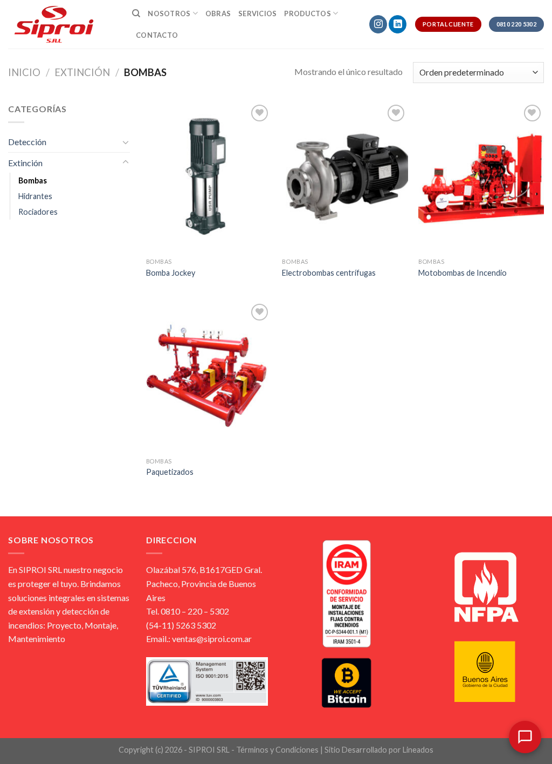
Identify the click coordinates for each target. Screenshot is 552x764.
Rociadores (38, 211)
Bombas (32, 180)
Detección (27, 142)
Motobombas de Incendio (462, 272)
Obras (218, 13)
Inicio (24, 72)
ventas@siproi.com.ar (212, 638)
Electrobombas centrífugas (329, 272)
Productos (307, 13)
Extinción (82, 72)
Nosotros (169, 13)
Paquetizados (170, 471)
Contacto (157, 35)
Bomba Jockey (170, 272)
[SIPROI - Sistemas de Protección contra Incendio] (62, 24)
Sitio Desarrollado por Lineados (379, 749)
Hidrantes (35, 196)
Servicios (257, 13)
